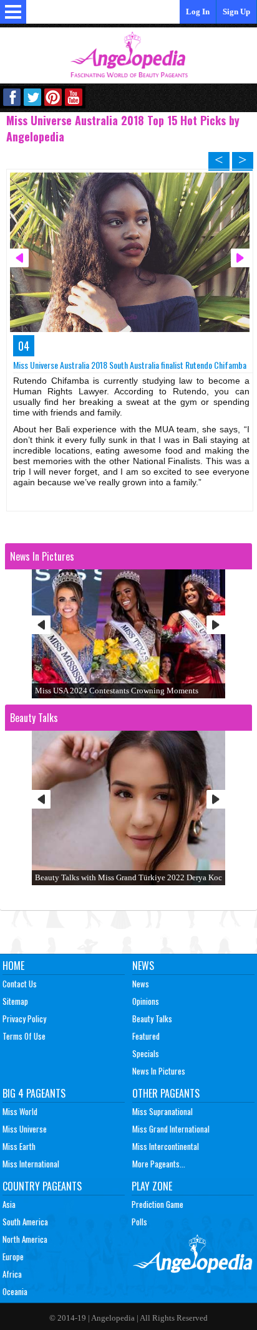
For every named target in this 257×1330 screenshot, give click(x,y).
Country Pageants (42, 1186)
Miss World (19, 1111)
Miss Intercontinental (165, 1146)
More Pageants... (158, 1163)
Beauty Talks (152, 1018)
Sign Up (236, 11)
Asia (9, 1204)
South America (25, 1221)
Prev (41, 625)
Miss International (30, 1163)
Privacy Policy (24, 1018)
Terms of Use (24, 1036)
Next (216, 625)
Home (13, 965)
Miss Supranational (162, 1111)
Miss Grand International (171, 1129)
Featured (146, 1036)
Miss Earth (19, 1146)
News (143, 965)
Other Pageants (166, 1093)
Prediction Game (157, 1204)
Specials (145, 1053)
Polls (139, 1221)
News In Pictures (158, 1071)
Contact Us (19, 983)
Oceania (14, 1291)
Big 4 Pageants (33, 1093)
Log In (198, 11)
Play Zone (152, 1186)
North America (24, 1239)
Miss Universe (24, 1129)
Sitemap (15, 1001)
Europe (13, 1256)
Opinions (145, 1001)
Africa (12, 1274)
